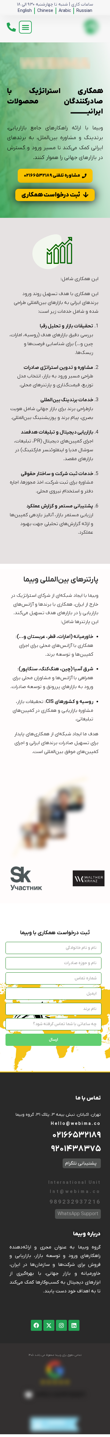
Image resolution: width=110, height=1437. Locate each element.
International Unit (74, 1183)
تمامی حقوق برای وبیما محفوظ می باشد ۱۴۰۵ (55, 1355)
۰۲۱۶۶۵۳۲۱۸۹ (76, 1135)
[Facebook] (36, 1325)
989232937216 (75, 1202)
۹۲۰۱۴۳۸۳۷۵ (76, 1148)
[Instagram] (61, 1325)
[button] (25, 27)
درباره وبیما (87, 1233)
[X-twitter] (48, 1325)
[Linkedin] (73, 1325)
